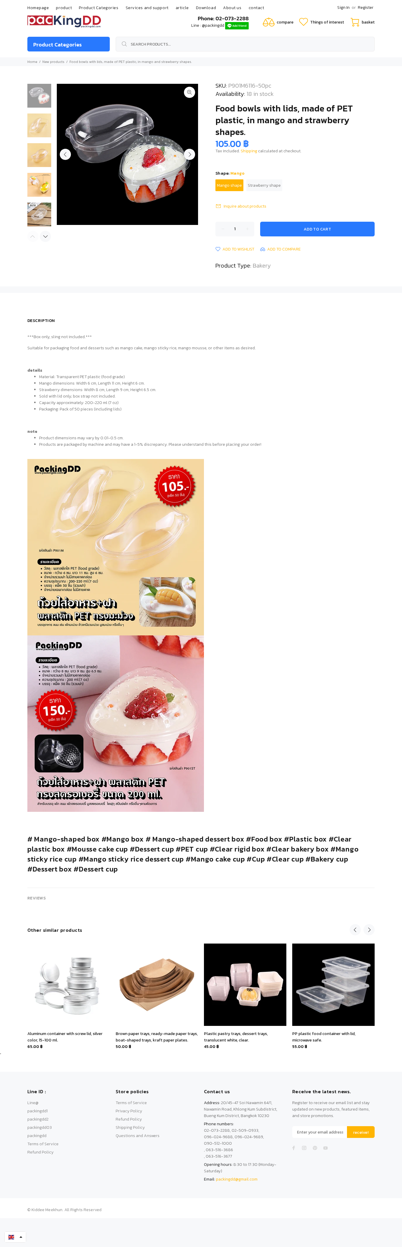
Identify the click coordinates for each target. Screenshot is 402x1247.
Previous (65, 154)
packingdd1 (37, 1111)
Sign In (343, 7)
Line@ (33, 1103)
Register (365, 7)
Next (189, 154)
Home (32, 61)
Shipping (249, 151)
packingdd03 (39, 1127)
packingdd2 (38, 1119)
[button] (15, 1237)
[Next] (45, 236)
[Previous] (355, 929)
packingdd (36, 1136)
